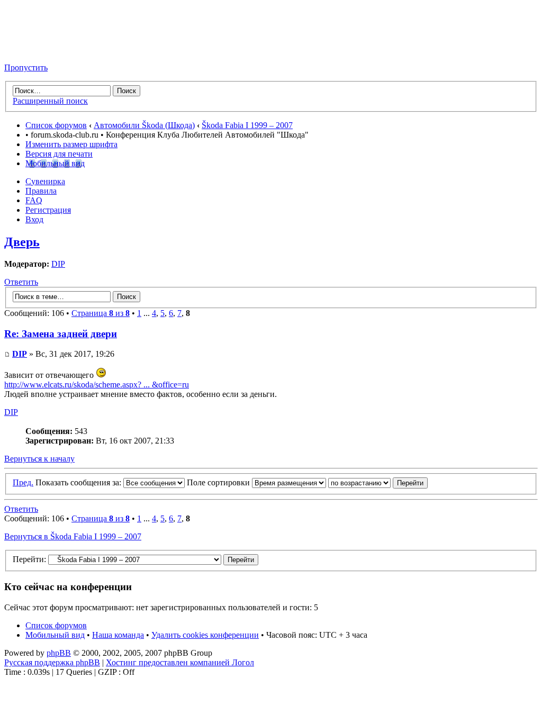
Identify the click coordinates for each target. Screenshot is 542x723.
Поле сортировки (219, 482)
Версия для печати (59, 153)
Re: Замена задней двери (60, 333)
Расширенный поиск (50, 100)
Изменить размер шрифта (71, 144)
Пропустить (26, 67)
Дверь (22, 242)
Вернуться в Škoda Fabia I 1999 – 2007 (72, 536)
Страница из (100, 313)
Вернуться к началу (39, 458)
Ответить (21, 281)
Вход (34, 219)
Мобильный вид (55, 163)
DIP (58, 263)
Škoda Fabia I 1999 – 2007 (247, 125)
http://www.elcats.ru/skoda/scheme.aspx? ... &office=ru (96, 384)
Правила (41, 190)
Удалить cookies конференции (205, 634)
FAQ (33, 200)
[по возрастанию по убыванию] (378, 482)
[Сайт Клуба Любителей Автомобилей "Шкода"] (57, 49)
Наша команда (118, 634)
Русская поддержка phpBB (52, 662)
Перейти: (29, 559)
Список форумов (56, 125)
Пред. (23, 482)
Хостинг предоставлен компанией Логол (180, 662)
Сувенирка (45, 181)
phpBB (59, 652)
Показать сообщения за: (79, 482)
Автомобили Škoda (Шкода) (144, 125)
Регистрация (48, 209)
